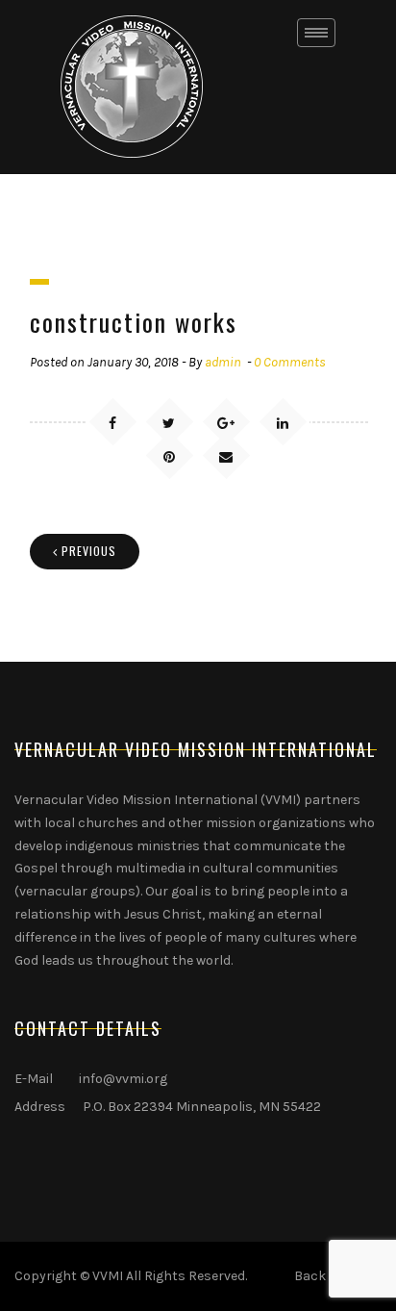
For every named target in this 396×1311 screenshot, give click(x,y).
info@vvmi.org (123, 1079)
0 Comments (290, 362)
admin (223, 362)
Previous (89, 550)
